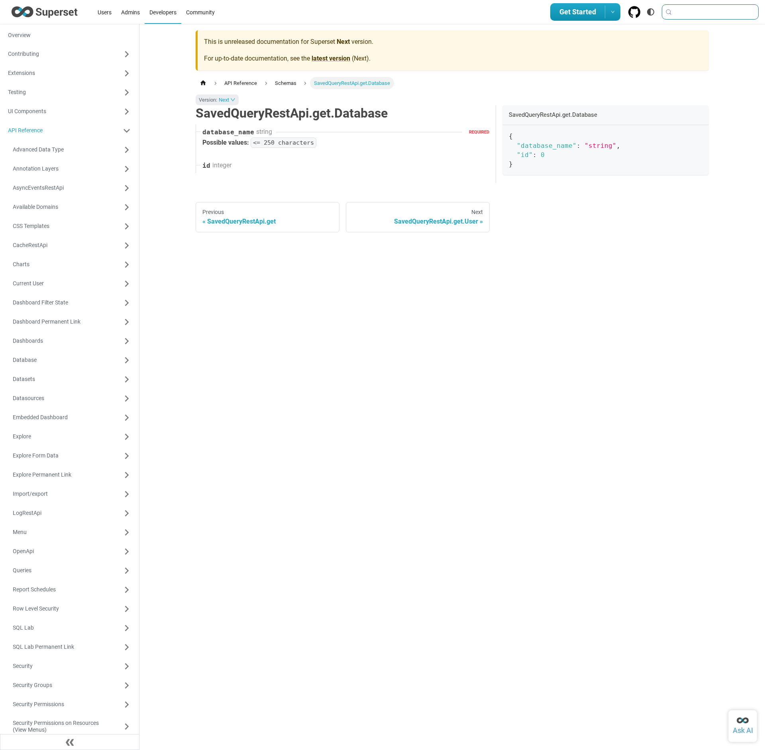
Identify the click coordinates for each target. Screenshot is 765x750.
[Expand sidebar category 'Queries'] (126, 570)
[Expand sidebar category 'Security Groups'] (126, 685)
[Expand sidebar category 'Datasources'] (126, 398)
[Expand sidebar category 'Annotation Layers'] (126, 169)
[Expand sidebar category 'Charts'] (126, 264)
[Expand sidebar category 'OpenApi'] (126, 551)
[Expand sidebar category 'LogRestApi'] (126, 513)
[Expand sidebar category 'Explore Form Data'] (126, 456)
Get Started (577, 12)
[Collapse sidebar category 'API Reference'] (126, 130)
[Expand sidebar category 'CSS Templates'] (126, 226)
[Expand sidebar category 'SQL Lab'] (126, 628)
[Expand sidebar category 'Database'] (126, 360)
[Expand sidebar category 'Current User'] (126, 284)
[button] (69, 54)
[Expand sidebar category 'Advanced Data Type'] (126, 150)
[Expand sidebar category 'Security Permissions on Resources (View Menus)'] (126, 726)
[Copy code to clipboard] (699, 134)
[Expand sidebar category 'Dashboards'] (126, 341)
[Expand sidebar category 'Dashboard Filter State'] (126, 303)
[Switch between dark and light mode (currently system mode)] (650, 12)
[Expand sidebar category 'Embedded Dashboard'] (126, 417)
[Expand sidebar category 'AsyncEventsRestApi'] (126, 188)
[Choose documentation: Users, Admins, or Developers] (612, 12)
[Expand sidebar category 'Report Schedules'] (126, 590)
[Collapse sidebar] (69, 742)
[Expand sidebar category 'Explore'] (126, 437)
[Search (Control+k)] (710, 12)
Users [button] (105, 12)
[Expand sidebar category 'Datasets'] (126, 379)
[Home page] (203, 83)
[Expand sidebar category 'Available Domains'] (126, 207)
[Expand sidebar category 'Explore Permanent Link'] (126, 475)
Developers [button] (163, 12)
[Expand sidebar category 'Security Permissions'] (126, 704)
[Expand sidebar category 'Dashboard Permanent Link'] (126, 322)
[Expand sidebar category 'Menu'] (126, 532)
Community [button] (200, 12)
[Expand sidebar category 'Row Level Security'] (126, 609)
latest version (331, 58)
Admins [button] (130, 12)
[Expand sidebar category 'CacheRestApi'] (126, 245)
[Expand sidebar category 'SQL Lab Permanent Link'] (126, 647)
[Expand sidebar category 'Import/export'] (126, 494)
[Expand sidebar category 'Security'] (126, 666)
